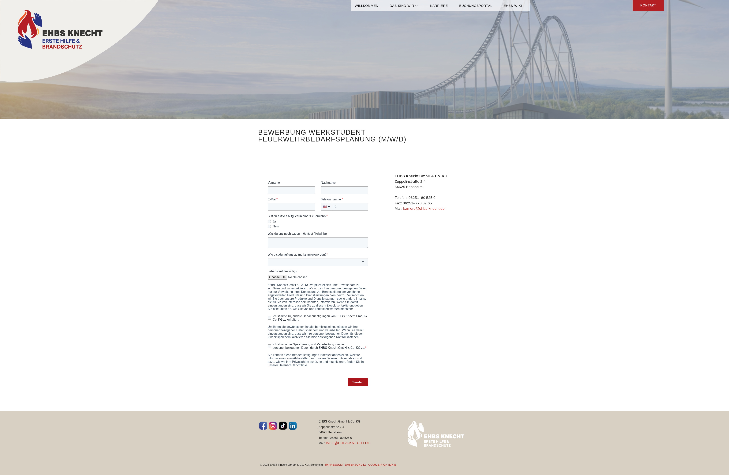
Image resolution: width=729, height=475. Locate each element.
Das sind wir (402, 6)
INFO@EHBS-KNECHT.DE (348, 443)
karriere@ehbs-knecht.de (424, 208)
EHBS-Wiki (513, 6)
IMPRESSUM (334, 464)
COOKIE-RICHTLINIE (382, 464)
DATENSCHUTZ (355, 464)
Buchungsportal (475, 6)
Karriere (439, 6)
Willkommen (366, 6)
